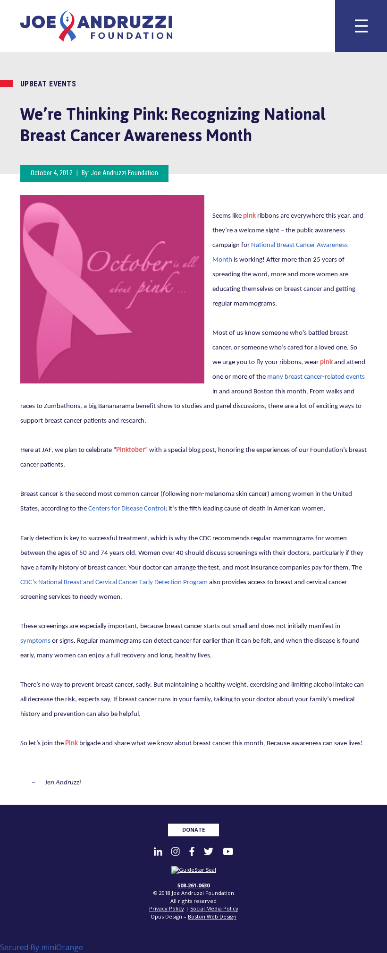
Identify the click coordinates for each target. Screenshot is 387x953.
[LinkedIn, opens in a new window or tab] (158, 851)
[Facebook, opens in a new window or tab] (191, 851)
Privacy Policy (166, 908)
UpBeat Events (48, 83)
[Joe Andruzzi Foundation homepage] (102, 26)
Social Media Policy (214, 908)
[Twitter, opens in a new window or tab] (208, 851)
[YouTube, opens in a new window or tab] (228, 851)
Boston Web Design (212, 916)
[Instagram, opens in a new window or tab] (175, 851)
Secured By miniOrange (41, 947)
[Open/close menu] (361, 26)
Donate (193, 829)
